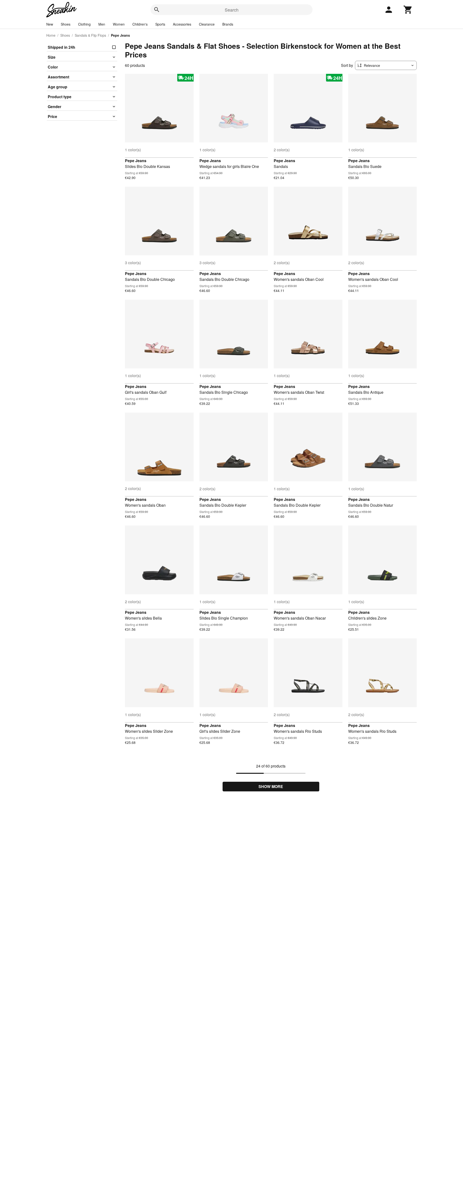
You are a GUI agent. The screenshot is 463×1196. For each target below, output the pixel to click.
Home (50, 35)
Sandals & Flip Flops (90, 35)
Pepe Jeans (135, 160)
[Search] (156, 9)
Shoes (65, 24)
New (49, 24)
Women (119, 24)
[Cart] (408, 9)
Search (231, 10)
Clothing (84, 24)
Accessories (182, 24)
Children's (140, 24)
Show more (271, 786)
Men (101, 24)
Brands (227, 24)
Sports (160, 24)
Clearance (207, 24)
